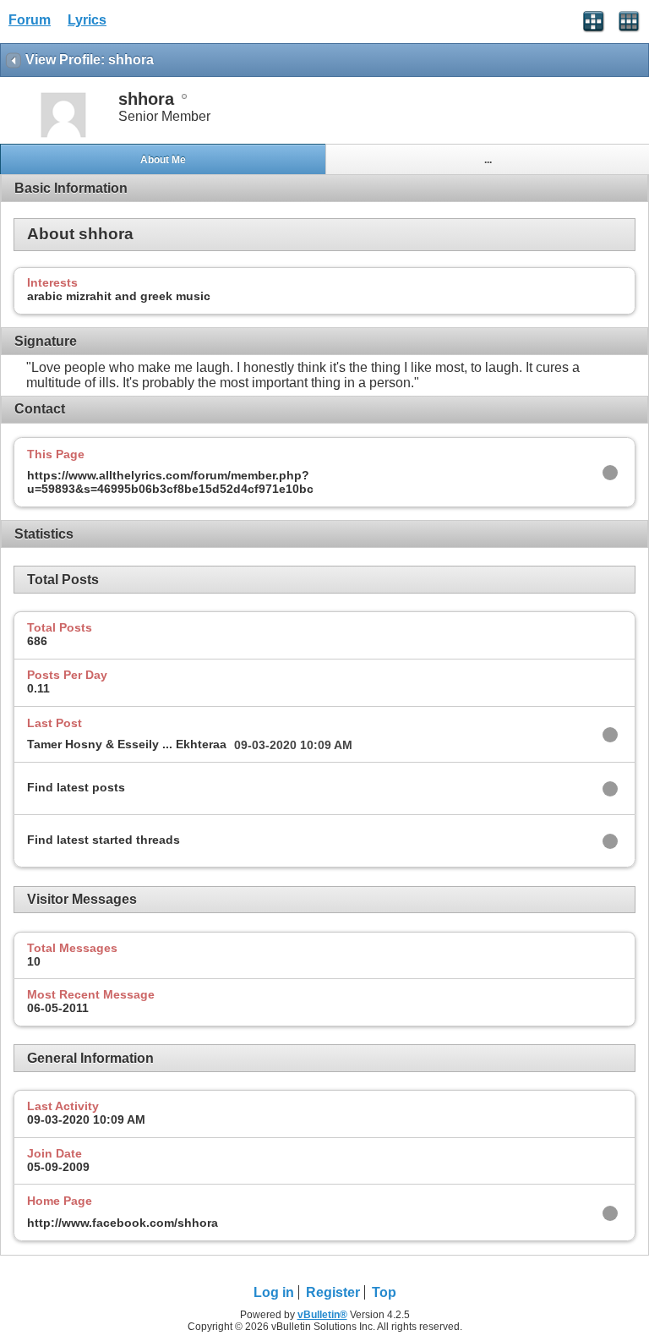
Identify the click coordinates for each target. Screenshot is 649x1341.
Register (333, 1292)
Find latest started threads (103, 839)
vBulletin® (322, 1315)
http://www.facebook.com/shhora (122, 1222)
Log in (274, 1292)
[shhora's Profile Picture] (63, 136)
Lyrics (87, 20)
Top (384, 1292)
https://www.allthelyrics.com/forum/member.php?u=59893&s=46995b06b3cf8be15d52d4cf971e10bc (170, 481)
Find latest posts (76, 787)
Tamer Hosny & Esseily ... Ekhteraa (126, 744)
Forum (29, 20)
